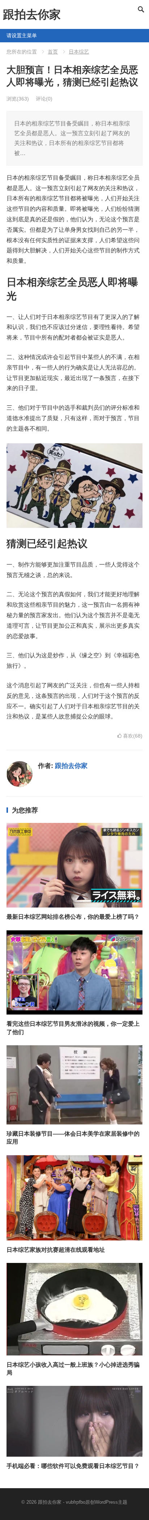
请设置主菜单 (9, 35)
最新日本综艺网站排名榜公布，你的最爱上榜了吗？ (73, 917)
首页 (53, 52)
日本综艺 (79, 52)
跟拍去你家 (32, 14)
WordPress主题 (111, 1502)
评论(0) (44, 99)
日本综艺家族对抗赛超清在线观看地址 (56, 1250)
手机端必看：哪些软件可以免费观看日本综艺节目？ (73, 1466)
